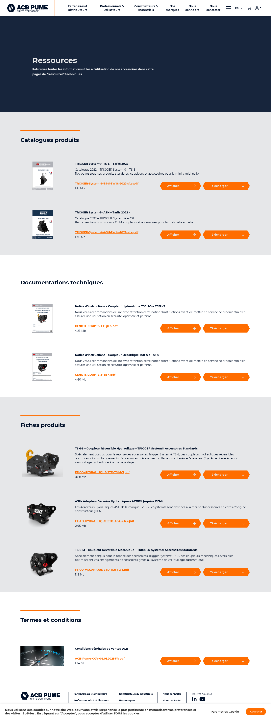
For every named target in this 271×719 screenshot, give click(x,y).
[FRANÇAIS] (239, 8)
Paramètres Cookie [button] (225, 711)
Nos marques (127, 700)
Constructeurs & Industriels (136, 693)
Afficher (173, 186)
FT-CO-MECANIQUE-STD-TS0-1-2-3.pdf (102, 570)
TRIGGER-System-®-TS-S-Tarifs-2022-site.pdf (106, 183)
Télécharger (219, 186)
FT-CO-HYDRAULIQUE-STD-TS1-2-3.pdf (102, 472)
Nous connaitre (172, 693)
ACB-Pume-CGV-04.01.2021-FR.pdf (99, 658)
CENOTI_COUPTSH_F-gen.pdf (96, 326)
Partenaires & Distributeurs (90, 693)
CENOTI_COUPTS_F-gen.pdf (95, 375)
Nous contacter (172, 700)
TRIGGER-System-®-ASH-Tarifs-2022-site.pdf (106, 232)
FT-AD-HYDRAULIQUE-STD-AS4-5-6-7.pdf (104, 521)
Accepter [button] (256, 711)
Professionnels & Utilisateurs (91, 700)
